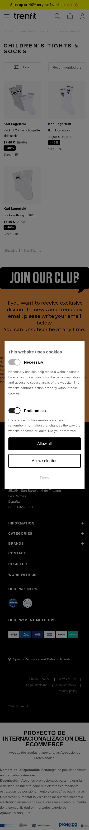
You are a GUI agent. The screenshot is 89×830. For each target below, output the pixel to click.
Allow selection (44, 461)
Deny (44, 478)
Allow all (44, 444)
